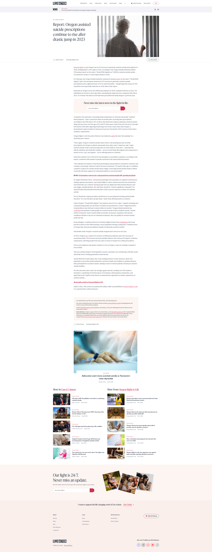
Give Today (127, 504)
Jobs (54, 524)
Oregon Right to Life (81, 67)
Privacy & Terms (68, 545)
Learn (90, 3)
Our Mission (114, 518)
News (105, 3)
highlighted (124, 222)
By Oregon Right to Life (72, 60)
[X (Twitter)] (155, 9)
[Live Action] (59, 3)
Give (156, 3)
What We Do (83, 3)
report (118, 79)
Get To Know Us (115, 515)
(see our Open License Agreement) (93, 317)
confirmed (77, 210)
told (95, 182)
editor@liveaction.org (86, 307)
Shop (120, 3)
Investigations (85, 521)
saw (86, 236)
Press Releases (57, 527)
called (113, 136)
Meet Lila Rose (115, 521)
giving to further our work (113, 303)
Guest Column (59, 60)
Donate (55, 518)
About (54, 515)
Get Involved (113, 3)
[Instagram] (158, 9)
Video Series (98, 3)
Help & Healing (137, 3)
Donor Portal (147, 3)
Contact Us (56, 530)
